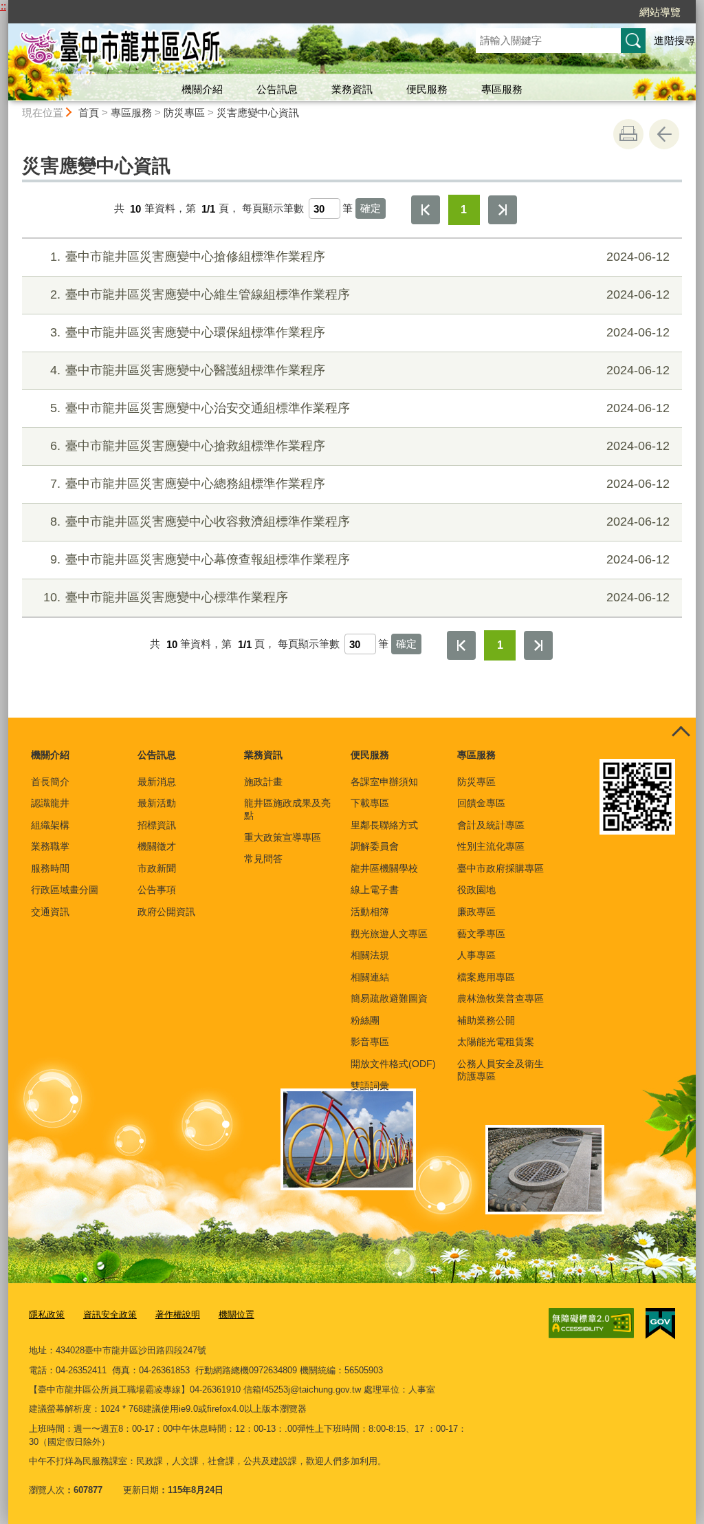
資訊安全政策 (110, 1314)
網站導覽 (660, 12)
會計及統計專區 (491, 824)
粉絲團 (365, 1020)
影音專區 (370, 1041)
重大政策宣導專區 (282, 837)
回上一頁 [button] (664, 134)
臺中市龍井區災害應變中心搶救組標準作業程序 (360, 446)
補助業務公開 (486, 1020)
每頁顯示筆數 (273, 209)
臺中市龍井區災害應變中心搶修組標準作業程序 (360, 257)
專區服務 (501, 89)
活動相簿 (370, 911)
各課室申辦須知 (384, 781)
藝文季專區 (481, 933)
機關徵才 (157, 846)
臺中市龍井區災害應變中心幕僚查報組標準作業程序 (360, 559)
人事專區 (476, 954)
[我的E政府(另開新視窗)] (660, 1324)
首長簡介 (50, 781)
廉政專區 (476, 911)
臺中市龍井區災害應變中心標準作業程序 (356, 597)
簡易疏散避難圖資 (389, 998)
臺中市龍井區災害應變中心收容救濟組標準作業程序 (360, 521)
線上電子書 (375, 889)
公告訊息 (277, 89)
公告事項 (157, 889)
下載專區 (370, 802)
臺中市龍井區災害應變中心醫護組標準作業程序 (360, 370)
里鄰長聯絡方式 (384, 824)
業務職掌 (50, 846)
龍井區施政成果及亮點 (287, 809)
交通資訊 (50, 911)
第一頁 (425, 209)
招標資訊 (157, 824)
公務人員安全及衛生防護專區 (500, 1070)
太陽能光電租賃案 (495, 1041)
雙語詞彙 (370, 1085)
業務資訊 (352, 89)
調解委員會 (375, 846)
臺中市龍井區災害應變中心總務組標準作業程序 (360, 484)
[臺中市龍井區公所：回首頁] (225, 50)
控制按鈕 (681, 733)
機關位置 (236, 1314)
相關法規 (370, 954)
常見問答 (263, 858)
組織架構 (50, 824)
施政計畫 (263, 781)
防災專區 (184, 112)
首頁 (88, 112)
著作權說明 (177, 1314)
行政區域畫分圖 (64, 889)
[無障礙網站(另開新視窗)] (591, 1323)
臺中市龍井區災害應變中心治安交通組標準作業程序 (360, 408)
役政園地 (476, 889)
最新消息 (157, 781)
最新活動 (157, 802)
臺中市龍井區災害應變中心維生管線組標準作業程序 (360, 294)
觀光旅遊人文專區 (389, 933)
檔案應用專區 (486, 977)
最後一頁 (502, 209)
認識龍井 (50, 802)
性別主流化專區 (491, 846)
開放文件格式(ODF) (393, 1063)
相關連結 (370, 977)
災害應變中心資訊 (258, 112)
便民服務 (427, 89)
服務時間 (50, 868)
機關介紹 (202, 89)
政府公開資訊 (166, 911)
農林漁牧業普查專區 (500, 998)
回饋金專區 (481, 802)
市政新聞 (157, 868)
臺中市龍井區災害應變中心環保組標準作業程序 (360, 332)
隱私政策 (47, 1314)
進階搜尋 (674, 40)
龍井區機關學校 (384, 868)
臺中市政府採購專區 (500, 868)
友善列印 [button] (628, 134)
